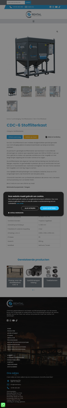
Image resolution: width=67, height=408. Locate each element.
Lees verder (20, 203)
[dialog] (33, 204)
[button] (15, 213)
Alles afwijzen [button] (30, 208)
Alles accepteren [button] (49, 208)
